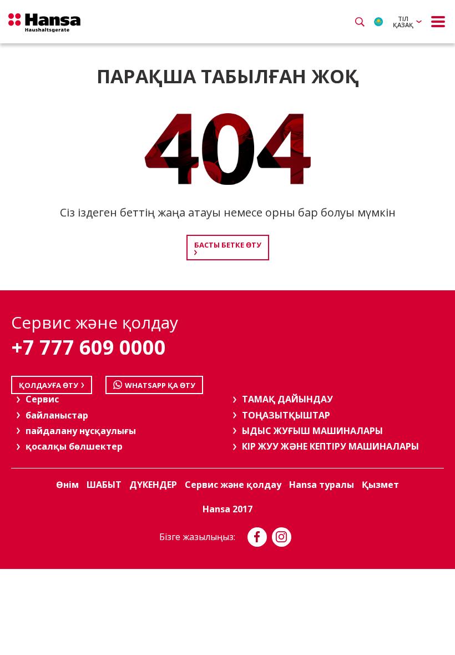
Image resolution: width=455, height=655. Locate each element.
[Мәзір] (438, 22)
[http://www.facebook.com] (257, 537)
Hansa (44, 22)
